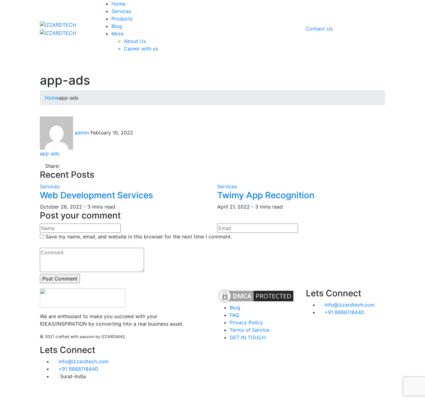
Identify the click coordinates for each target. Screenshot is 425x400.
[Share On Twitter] (63, 166)
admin (82, 132)
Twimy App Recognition (266, 195)
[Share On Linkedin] (74, 166)
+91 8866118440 (78, 369)
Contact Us (319, 29)
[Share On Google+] (79, 166)
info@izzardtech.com (83, 361)
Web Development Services (96, 195)
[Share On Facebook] (68, 166)
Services (50, 186)
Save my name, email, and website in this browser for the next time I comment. (138, 236)
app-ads (49, 153)
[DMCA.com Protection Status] (256, 295)
